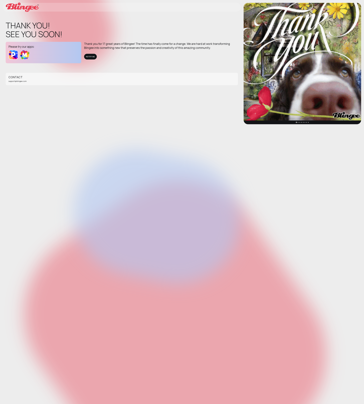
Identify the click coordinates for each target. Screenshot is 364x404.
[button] (296, 122)
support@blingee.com (18, 81)
